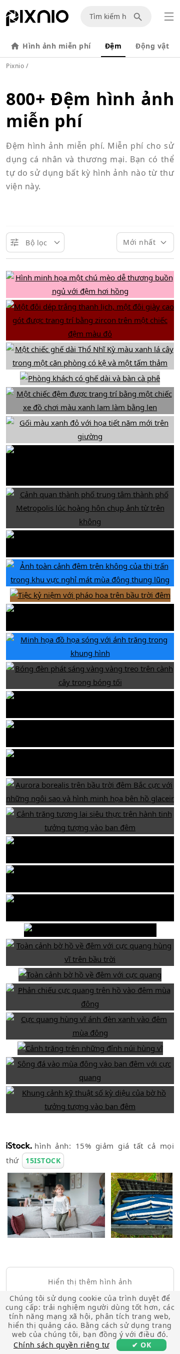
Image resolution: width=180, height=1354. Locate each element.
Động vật (152, 46)
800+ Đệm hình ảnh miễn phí (90, 109)
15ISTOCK (43, 1160)
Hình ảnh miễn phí (56, 46)
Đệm (113, 46)
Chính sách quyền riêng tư (62, 1344)
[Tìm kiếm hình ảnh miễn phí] (139, 17)
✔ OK (141, 1344)
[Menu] (169, 16)
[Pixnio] (37, 20)
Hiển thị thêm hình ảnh (90, 1281)
